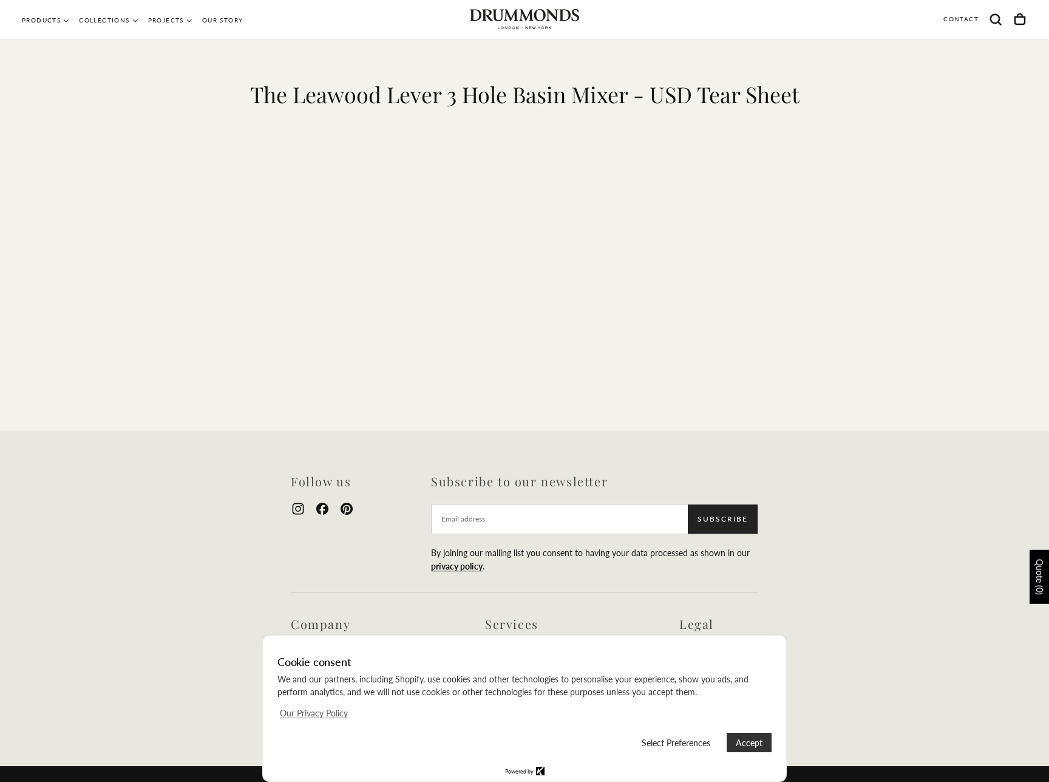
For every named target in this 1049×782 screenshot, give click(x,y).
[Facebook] (322, 508)
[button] (995, 19)
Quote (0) (1039, 576)
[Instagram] (298, 508)
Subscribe (723, 518)
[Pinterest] (346, 508)
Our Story (222, 20)
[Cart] (1020, 19)
